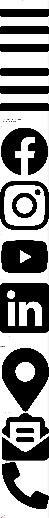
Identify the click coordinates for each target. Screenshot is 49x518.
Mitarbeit (3, 513)
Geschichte (3, 516)
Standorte (3, 514)
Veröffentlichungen (4, 515)
